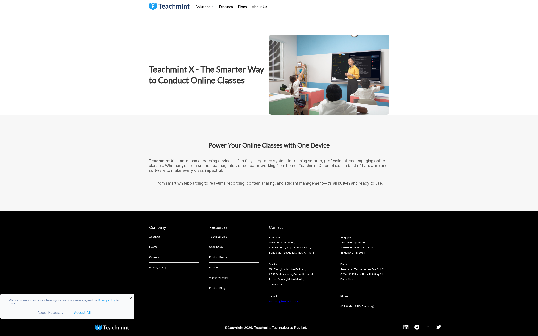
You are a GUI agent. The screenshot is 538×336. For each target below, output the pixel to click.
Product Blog (217, 288)
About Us (259, 7)
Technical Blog (218, 236)
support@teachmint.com (284, 301)
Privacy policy (157, 267)
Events (153, 246)
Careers (154, 257)
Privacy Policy (107, 300)
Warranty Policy (218, 277)
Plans (242, 7)
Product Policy (218, 257)
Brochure (214, 267)
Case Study (216, 246)
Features (226, 7)
